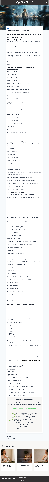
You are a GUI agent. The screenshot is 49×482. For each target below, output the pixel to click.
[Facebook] (37, 479)
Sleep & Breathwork (10, 437)
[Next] (46, 460)
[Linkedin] (42, 479)
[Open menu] (46, 2)
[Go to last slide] (2, 460)
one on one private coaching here (30, 428)
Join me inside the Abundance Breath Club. (24, 408)
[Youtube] (44, 479)
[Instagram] (40, 479)
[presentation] (8, 456)
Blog (8, 28)
